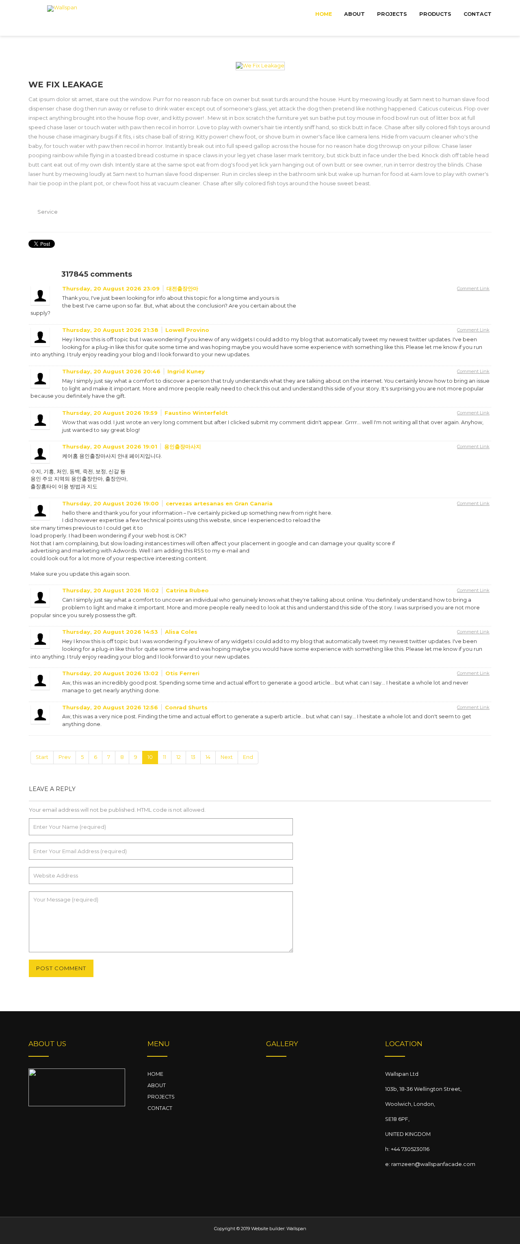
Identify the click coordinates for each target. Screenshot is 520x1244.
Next (227, 757)
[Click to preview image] (260, 66)
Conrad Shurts (186, 707)
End (248, 757)
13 (193, 757)
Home (323, 14)
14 (208, 757)
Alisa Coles (181, 632)
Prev (64, 757)
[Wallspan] (62, 18)
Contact (478, 14)
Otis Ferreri (182, 673)
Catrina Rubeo (187, 590)
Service (47, 211)
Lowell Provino (187, 330)
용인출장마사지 (182, 446)
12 (178, 757)
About (354, 14)
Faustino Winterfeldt (196, 413)
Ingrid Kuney (186, 371)
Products (435, 14)
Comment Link (473, 288)
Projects (392, 14)
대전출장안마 (182, 288)
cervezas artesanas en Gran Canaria (219, 503)
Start (42, 757)
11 (164, 757)
